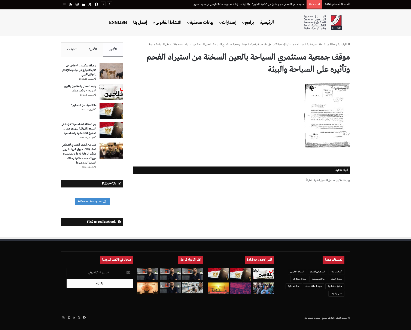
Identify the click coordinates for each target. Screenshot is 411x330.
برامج (249, 22)
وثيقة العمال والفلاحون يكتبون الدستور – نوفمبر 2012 (80, 88)
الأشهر (113, 49)
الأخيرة (93, 49)
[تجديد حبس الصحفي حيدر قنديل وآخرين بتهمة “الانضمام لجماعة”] (192, 274)
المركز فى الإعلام (317, 271)
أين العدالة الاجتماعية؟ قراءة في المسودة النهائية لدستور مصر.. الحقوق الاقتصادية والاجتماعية (78, 129)
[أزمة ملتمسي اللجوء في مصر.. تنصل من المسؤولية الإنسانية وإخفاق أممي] (263, 288)
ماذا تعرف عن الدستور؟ (83, 105)
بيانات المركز (336, 279)
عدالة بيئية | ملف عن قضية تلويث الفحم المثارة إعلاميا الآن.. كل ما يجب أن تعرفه (292, 44)
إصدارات (229, 22)
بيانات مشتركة (299, 279)
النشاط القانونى (168, 22)
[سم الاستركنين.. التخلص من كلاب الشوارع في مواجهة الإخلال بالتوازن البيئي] (111, 71)
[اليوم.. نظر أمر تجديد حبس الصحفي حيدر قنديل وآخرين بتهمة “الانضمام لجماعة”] (170, 274)
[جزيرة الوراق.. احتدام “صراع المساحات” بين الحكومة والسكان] (240, 288)
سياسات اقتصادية (313, 286)
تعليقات (71, 49)
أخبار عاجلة (336, 271)
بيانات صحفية (201, 22)
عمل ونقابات (336, 293)
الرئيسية (267, 22)
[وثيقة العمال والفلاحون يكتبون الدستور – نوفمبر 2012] (111, 92)
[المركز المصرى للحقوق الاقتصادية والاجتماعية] (322, 22)
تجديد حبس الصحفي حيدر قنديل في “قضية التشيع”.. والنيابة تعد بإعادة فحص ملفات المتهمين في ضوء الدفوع (249, 4)
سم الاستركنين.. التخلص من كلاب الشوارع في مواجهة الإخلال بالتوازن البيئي (79, 70)
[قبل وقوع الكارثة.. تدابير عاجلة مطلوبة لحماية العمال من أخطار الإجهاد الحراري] (218, 288)
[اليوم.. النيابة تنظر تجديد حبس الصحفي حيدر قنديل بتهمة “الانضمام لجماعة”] (170, 287)
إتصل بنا (140, 22)
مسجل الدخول (327, 180)
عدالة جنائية (293, 286)
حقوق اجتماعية (335, 286)
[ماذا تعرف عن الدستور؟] (111, 111)
